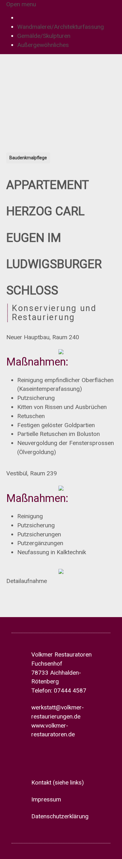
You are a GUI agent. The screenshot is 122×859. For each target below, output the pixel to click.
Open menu (21, 4)
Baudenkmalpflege (28, 157)
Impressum (46, 799)
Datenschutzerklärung (60, 816)
